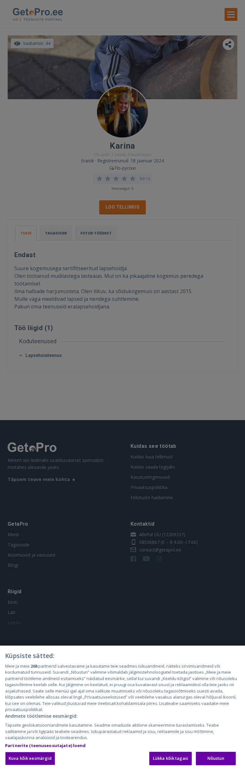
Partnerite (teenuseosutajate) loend (45, 745)
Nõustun (216, 758)
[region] (122, 708)
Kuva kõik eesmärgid (30, 758)
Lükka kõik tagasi (170, 758)
